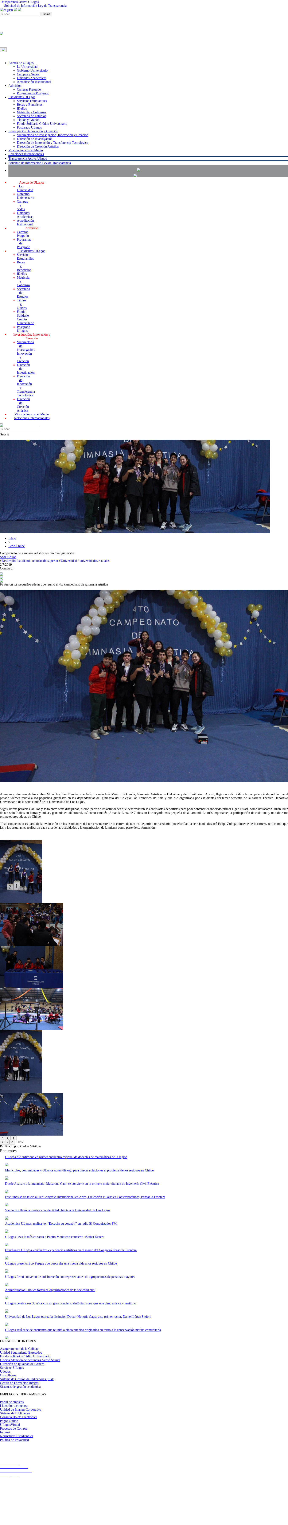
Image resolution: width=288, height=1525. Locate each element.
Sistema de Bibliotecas (15, 1413)
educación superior (45, 561)
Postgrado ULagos (29, 127)
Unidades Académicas (31, 78)
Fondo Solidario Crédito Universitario (42, 123)
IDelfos (22, 108)
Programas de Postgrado (33, 93)
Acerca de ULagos (21, 63)
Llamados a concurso (14, 1405)
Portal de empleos (12, 1402)
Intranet (5, 1432)
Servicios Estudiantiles (32, 101)
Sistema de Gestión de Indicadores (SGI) (27, 1379)
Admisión (15, 85)
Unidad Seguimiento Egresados (21, 1352)
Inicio (12, 538)
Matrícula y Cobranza (31, 112)
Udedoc (5, 1371)
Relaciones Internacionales (26, 154)
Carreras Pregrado (29, 89)
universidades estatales (94, 561)
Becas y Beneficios (29, 104)
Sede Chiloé (16, 546)
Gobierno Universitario (32, 70)
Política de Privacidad (14, 1440)
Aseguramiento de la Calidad (19, 1348)
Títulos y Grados (28, 120)
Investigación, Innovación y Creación (33, 131)
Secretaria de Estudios (31, 116)
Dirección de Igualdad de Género (22, 1364)
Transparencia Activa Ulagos (27, 158)
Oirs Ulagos (8, 1375)
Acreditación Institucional (34, 82)
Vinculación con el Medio (25, 150)
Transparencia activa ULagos (19, 2)
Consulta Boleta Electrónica (18, 1417)
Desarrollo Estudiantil (16, 561)
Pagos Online (9, 1421)
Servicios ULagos (12, 1367)
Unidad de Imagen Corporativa (20, 1409)
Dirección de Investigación (34, 139)
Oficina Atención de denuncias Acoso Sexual (30, 1360)
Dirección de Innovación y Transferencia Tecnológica (52, 142)
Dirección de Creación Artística (38, 146)
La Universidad (27, 66)
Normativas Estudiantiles (16, 1436)
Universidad (69, 561)
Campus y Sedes (28, 74)
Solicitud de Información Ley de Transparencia (35, 5)
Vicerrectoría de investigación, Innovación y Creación (52, 135)
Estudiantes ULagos (21, 97)
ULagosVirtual (10, 1424)
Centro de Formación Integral (19, 1383)
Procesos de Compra (13, 1428)
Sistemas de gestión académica (20, 1386)
